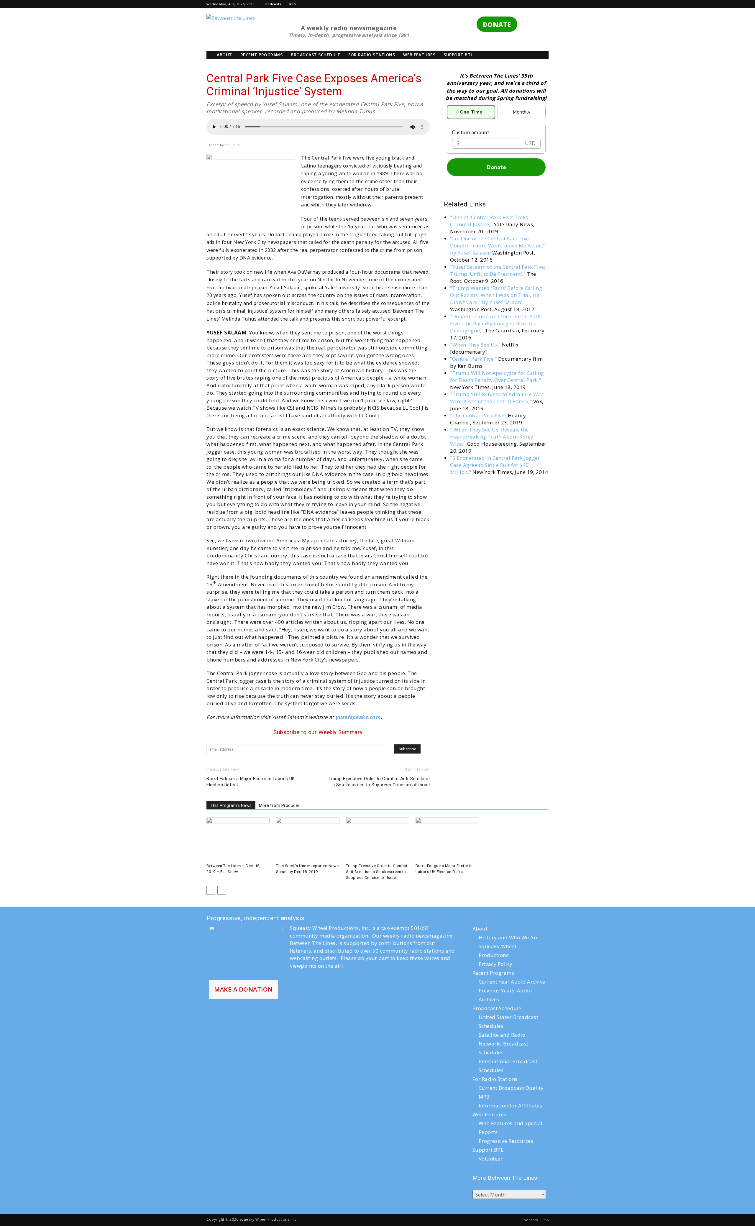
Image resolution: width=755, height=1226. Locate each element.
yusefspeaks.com (358, 717)
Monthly (521, 112)
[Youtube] (534, 4)
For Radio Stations (371, 55)
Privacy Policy (496, 964)
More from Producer (279, 805)
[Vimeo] (524, 4)
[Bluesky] (544, 4)
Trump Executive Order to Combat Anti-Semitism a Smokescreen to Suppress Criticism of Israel (379, 781)
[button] (476, 4)
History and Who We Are (509, 937)
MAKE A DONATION (243, 989)
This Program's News (231, 805)
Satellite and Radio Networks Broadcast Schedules (503, 1043)
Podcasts (273, 4)
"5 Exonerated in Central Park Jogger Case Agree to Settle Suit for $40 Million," (495, 464)
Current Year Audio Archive (512, 981)
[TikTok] (504, 4)
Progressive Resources (506, 1141)
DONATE (497, 24)
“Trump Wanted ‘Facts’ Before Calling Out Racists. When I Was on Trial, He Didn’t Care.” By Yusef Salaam (496, 295)
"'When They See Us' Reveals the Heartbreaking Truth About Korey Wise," (492, 436)
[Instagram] (494, 4)
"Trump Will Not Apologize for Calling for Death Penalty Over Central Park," (497, 376)
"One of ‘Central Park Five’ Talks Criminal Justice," (489, 221)
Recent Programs (261, 55)
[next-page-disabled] (221, 890)
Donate (496, 167)
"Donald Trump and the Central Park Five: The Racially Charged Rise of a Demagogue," (495, 323)
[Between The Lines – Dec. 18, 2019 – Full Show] (238, 839)
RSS (292, 4)
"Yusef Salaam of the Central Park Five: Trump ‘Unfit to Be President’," (497, 270)
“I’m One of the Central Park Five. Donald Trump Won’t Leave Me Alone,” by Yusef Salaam (497, 245)
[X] (514, 4)
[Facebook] (484, 4)
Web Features (419, 55)
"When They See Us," (475, 344)
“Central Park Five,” (474, 358)
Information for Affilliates (510, 1105)
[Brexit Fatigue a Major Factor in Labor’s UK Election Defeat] (447, 839)
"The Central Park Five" (479, 415)
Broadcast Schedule (315, 55)
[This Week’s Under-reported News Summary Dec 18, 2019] (307, 839)
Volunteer (491, 1158)
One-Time (471, 112)
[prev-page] (210, 890)
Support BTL (458, 55)
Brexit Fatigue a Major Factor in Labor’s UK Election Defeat (250, 781)
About (224, 55)
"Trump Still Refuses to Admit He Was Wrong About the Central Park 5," (497, 398)
